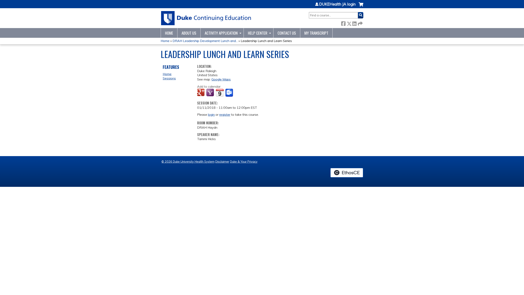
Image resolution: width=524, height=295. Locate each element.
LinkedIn (354, 22)
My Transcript (316, 33)
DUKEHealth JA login (337, 4)
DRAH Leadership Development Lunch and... (205, 41)
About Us (189, 33)
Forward (360, 22)
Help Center (257, 33)
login (211, 114)
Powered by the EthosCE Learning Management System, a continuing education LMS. (346, 173)
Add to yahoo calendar (210, 93)
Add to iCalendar (220, 92)
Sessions (169, 78)
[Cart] (361, 6)
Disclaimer (222, 161)
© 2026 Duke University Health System (188, 161)
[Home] (206, 18)
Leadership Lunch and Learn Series (266, 41)
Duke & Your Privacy (243, 161)
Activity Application (221, 33)
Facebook (343, 22)
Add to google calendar (201, 93)
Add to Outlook (229, 93)
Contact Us (287, 33)
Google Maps (221, 79)
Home (169, 33)
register (224, 114)
